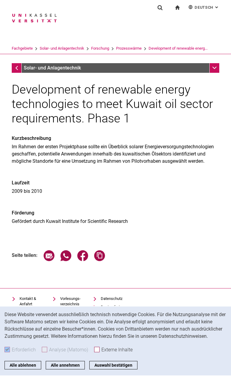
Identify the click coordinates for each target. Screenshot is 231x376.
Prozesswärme (129, 48)
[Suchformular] (160, 8)
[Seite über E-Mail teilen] (49, 259)
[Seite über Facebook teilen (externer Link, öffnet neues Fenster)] (82, 259)
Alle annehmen (65, 365)
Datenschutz (111, 298)
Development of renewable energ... (178, 48)
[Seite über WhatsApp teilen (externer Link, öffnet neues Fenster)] (65, 259)
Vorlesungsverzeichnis (70, 301)
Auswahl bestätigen (113, 365)
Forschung (100, 48)
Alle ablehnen (23, 365)
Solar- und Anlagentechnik (62, 48)
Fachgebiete (22, 48)
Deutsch (207, 7)
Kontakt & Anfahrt (28, 301)
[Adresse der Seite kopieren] (99, 259)
